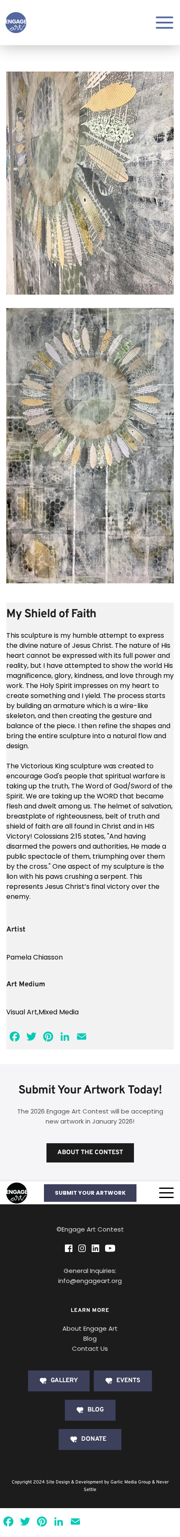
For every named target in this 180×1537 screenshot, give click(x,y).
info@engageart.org (90, 1280)
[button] (166, 1192)
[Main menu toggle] (164, 22)
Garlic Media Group (131, 1482)
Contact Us (90, 1348)
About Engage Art (90, 1328)
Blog (90, 1338)
